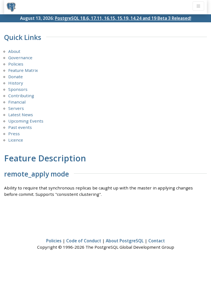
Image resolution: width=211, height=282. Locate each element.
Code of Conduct (83, 240)
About (14, 51)
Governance (20, 57)
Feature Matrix (23, 70)
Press (14, 133)
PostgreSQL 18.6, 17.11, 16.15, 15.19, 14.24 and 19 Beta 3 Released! (123, 18)
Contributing (21, 95)
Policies (15, 64)
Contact (156, 240)
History (15, 83)
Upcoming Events (25, 121)
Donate (15, 76)
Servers (16, 108)
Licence (15, 140)
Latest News (20, 114)
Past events (20, 127)
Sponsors (17, 89)
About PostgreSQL (125, 240)
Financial (17, 102)
